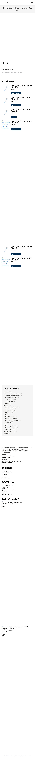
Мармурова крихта (10, 397)
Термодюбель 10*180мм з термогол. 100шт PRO (21, 86)
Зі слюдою (10, 401)
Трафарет (8, 422)
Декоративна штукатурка (12, 395)
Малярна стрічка (10, 418)
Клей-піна (8, 412)
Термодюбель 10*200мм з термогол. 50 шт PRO (21, 110)
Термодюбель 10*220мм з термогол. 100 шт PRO (21, 98)
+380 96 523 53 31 (7, 462)
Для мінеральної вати (12, 72)
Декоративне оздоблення (11, 393)
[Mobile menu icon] (32, 2)
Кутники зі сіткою (10, 427)
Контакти (4, 474)
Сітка (5, 424)
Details (14, 117)
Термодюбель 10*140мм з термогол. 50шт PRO (21, 247)
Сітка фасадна (9, 429)
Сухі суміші (7, 433)
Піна (6, 414)
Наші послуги (6, 478)
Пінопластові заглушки (12, 420)
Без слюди (10, 399)
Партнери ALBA (6, 471)
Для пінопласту (9, 409)
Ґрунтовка (7, 392)
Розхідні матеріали (9, 416)
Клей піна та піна (8, 410)
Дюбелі (20, 72)
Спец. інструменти (9, 431)
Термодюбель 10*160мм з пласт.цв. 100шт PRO (21, 122)
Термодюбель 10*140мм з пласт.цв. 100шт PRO (21, 259)
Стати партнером (7, 472)
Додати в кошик (16, 93)
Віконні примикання (11, 426)
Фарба (7, 403)
